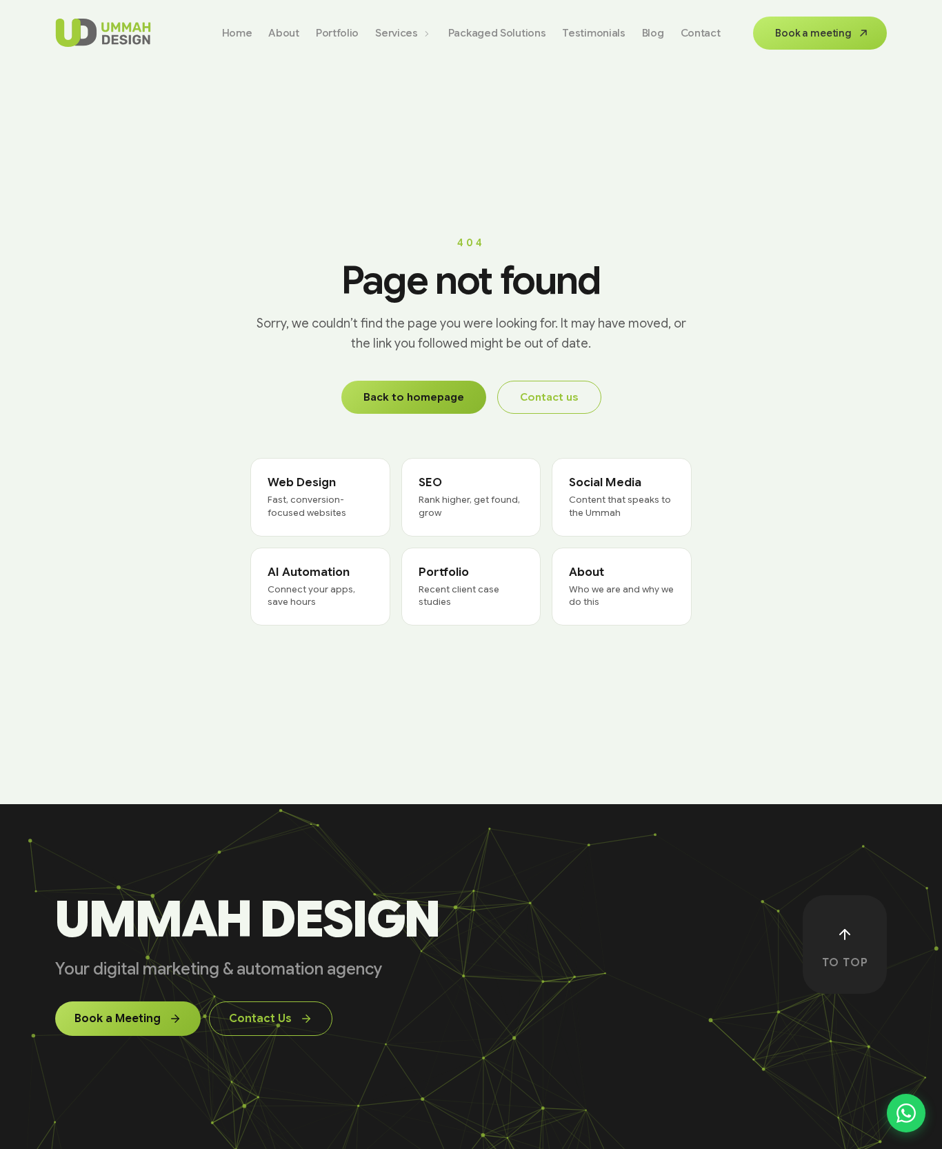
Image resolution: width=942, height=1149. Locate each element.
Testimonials (593, 33)
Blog (653, 33)
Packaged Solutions (497, 33)
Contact (701, 33)
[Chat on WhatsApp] (906, 1113)
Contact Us (260, 1019)
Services (396, 33)
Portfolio (337, 33)
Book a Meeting (117, 1019)
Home (237, 33)
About (283, 33)
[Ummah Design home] (103, 33)
